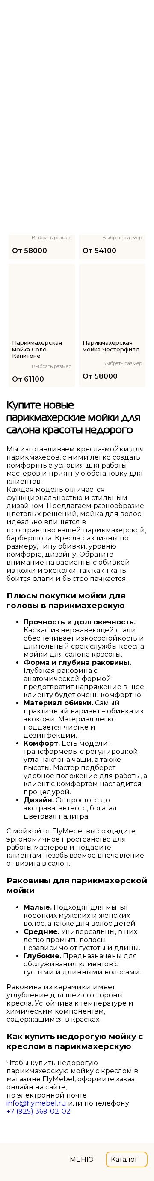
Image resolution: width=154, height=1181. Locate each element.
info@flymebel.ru (36, 1103)
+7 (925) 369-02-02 (38, 1111)
